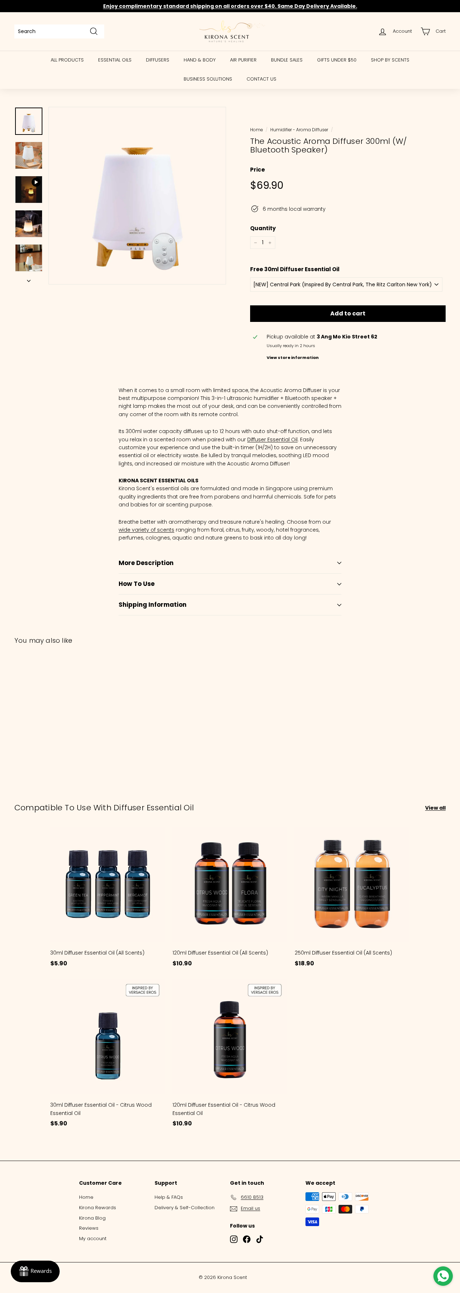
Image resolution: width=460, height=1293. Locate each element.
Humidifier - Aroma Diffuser (299, 130)
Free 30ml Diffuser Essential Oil (295, 269)
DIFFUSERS (157, 59)
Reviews (88, 1228)
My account (92, 1238)
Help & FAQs (169, 1197)
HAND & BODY (200, 59)
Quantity (263, 228)
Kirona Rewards (97, 1207)
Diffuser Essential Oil (272, 439)
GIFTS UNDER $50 (336, 59)
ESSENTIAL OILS (115, 59)
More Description (146, 563)
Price (257, 169)
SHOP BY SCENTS (390, 59)
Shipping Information (153, 604)
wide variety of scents (146, 529)
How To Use (137, 583)
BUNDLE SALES (287, 59)
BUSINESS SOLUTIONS (208, 79)
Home (256, 130)
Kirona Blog (92, 1218)
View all (435, 807)
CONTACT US (261, 79)
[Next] (28, 278)
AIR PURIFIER (243, 59)
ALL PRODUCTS (67, 59)
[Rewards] (35, 1271)
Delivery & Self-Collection (185, 1207)
